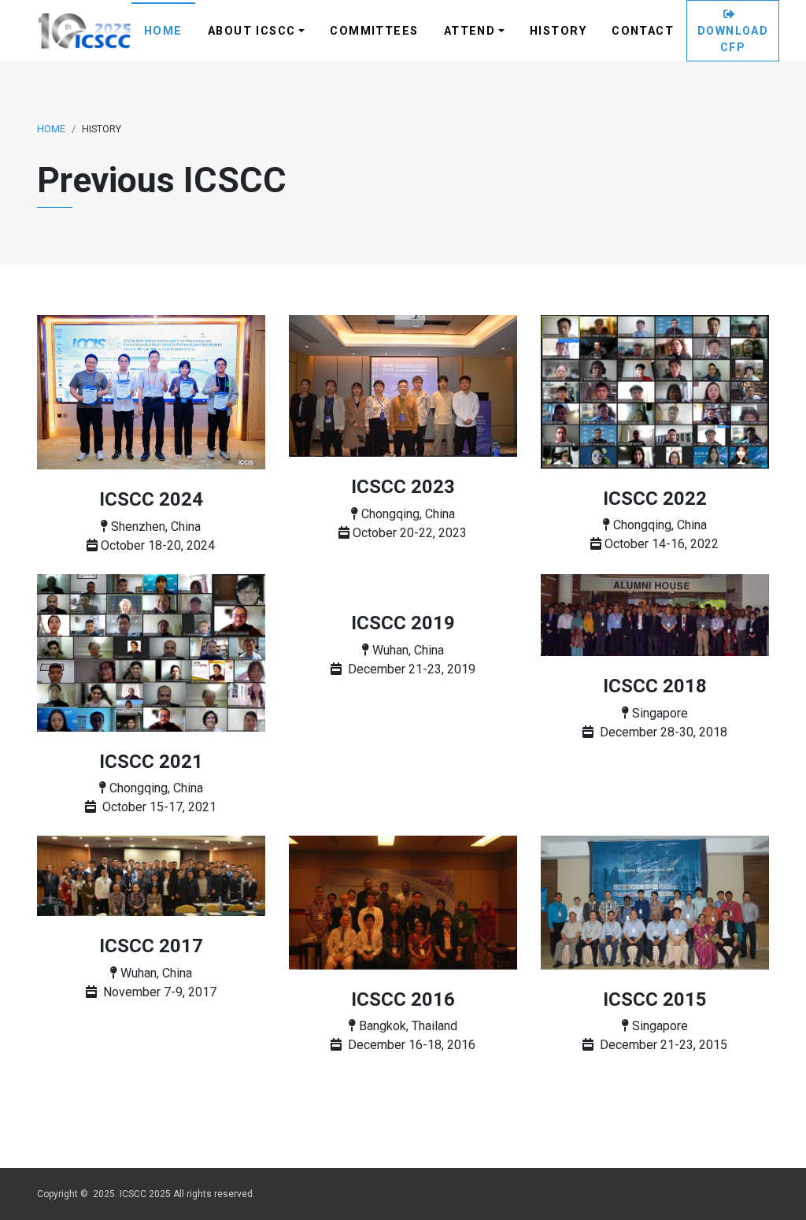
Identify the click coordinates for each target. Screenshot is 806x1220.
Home (163, 31)
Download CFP (732, 39)
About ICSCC (252, 31)
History (558, 31)
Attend (470, 31)
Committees (374, 31)
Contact (643, 31)
